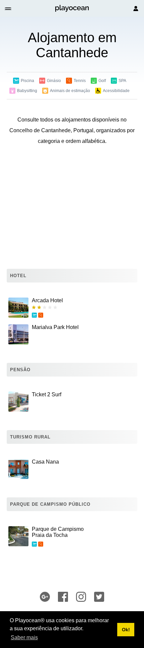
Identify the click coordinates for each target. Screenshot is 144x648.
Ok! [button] (126, 629)
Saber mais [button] (24, 637)
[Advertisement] (72, 208)
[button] (8, 8)
